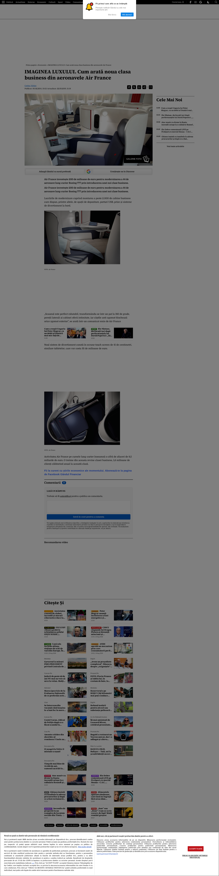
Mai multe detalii (85, 847)
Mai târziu (112, 14)
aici (33, 863)
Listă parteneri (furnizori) (107, 854)
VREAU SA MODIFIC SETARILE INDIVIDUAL (194, 856)
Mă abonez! (127, 14)
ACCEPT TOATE (195, 849)
